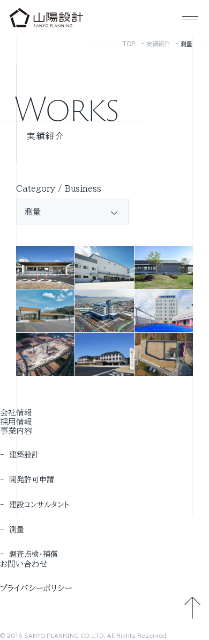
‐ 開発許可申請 (27, 479)
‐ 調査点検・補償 (29, 554)
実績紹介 (158, 44)
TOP (129, 44)
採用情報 (16, 422)
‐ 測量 (12, 529)
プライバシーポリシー (36, 588)
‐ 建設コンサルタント (34, 504)
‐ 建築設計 (19, 455)
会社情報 (16, 413)
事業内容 (16, 431)
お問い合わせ (24, 564)
